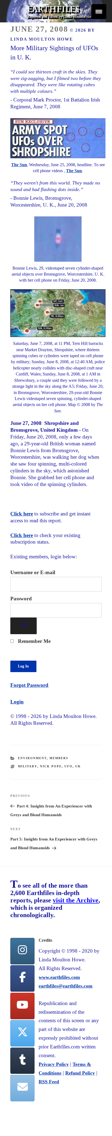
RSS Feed (49, 1081)
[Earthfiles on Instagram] (22, 951)
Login (17, 702)
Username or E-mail (32, 572)
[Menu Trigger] (98, 11)
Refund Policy (80, 1073)
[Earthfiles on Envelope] (22, 1088)
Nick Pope (51, 766)
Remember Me (34, 641)
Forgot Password (29, 685)
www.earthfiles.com (59, 977)
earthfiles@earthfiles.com (65, 986)
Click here (21, 514)
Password (21, 598)
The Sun (19, 164)
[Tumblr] (22, 1061)
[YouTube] (22, 1006)
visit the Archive (75, 900)
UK (78, 766)
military (27, 766)
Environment (32, 758)
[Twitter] (22, 1033)
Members (58, 758)
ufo (68, 766)
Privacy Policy (54, 1064)
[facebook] (22, 978)
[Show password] (23, 626)
